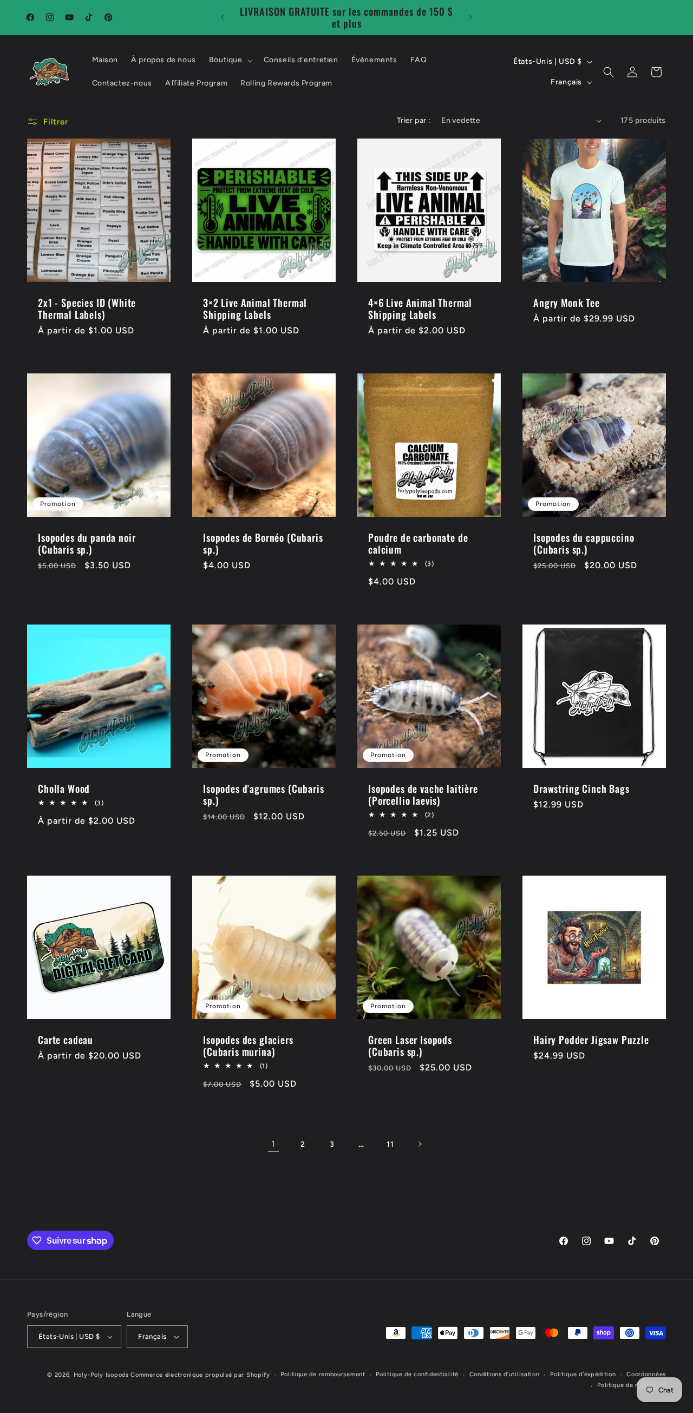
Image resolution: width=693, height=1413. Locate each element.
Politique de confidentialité (417, 1374)
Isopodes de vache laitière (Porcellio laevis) (423, 794)
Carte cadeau (65, 1040)
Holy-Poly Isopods (101, 1374)
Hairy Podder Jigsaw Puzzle (591, 1040)
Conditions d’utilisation (504, 1374)
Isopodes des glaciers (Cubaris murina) (248, 1045)
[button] (229, 60)
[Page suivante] (420, 1144)
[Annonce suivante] (470, 17)
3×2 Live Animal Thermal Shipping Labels (255, 308)
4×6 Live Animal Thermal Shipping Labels (420, 308)
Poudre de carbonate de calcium (418, 543)
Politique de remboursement (322, 1374)
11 (390, 1144)
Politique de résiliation (631, 1385)
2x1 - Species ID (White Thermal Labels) (87, 308)
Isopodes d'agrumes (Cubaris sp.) (263, 794)
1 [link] (273, 1144)
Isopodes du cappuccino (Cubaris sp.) (583, 543)
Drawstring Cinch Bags (581, 788)
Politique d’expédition (583, 1374)
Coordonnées (646, 1374)
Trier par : (413, 120)
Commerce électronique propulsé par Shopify (200, 1374)
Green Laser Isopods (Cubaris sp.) (410, 1045)
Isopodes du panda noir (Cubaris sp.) (86, 543)
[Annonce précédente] (222, 17)
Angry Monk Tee (566, 302)
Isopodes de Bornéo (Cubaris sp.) (263, 543)
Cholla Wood (64, 788)
